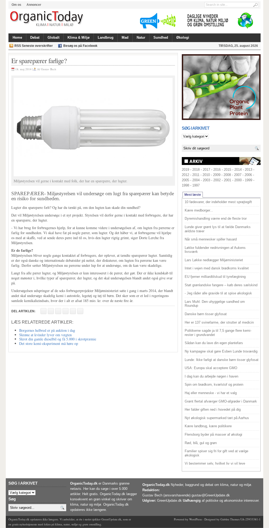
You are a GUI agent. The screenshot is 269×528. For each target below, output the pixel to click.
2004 (196, 180)
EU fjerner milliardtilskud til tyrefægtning (215, 277)
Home (17, 37)
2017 (206, 170)
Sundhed (160, 37)
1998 (185, 185)
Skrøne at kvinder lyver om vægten (45, 334)
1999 (248, 180)
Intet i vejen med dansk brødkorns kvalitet (217, 268)
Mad (125, 37)
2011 (195, 175)
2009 (216, 175)
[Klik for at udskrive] (51, 311)
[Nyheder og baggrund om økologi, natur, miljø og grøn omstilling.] (47, 19)
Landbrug (105, 37)
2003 (206, 180)
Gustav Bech (48, 69)
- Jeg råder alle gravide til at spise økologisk (218, 293)
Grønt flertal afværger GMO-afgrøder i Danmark (221, 401)
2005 (185, 180)
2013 (248, 170)
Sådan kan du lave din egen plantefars (214, 343)
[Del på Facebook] (43, 311)
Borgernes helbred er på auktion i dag (47, 330)
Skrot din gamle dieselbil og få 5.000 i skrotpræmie (57, 338)
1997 (196, 185)
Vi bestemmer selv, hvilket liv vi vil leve (215, 463)
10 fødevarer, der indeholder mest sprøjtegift (218, 202)
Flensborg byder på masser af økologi (213, 434)
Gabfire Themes (230, 519)
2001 (227, 180)
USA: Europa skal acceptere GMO (211, 368)
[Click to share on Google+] (73, 311)
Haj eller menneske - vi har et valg (211, 393)
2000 (238, 180)
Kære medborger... (199, 210)
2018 (196, 170)
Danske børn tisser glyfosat (206, 314)
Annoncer (34, 5)
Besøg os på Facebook (80, 46)
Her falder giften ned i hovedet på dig (213, 409)
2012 (185, 175)
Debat (34, 37)
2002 (217, 180)
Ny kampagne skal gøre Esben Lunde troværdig (221, 351)
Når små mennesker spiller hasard (211, 239)
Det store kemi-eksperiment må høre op (48, 343)
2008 (227, 175)
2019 (185, 170)
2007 (237, 175)
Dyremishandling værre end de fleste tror (216, 218)
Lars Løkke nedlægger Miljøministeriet (214, 260)
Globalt (53, 37)
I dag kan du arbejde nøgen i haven (211, 376)
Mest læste (192, 195)
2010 (206, 175)
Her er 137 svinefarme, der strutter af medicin (219, 322)
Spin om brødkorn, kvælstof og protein (214, 384)
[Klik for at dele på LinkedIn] (80, 311)
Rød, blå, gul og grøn (201, 443)
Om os (16, 5)
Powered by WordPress (188, 519)
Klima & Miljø (79, 37)
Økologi (182, 37)
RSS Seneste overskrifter (33, 46)
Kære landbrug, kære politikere (208, 426)
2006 (248, 175)
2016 (217, 170)
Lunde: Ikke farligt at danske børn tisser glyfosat (221, 360)
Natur (141, 37)
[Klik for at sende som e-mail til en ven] (58, 311)
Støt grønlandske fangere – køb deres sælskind (221, 285)
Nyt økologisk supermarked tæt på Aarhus (217, 418)
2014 (238, 170)
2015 (227, 170)
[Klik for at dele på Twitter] (66, 311)
